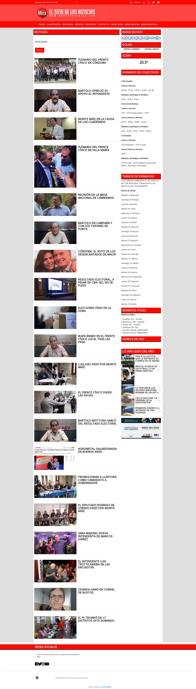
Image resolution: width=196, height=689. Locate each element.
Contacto (103, 24)
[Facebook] (144, 2)
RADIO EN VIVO (132, 24)
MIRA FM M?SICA (149, 24)
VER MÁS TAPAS (141, 345)
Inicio (42, 24)
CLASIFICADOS (54, 24)
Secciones (67, 24)
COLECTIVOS (117, 24)
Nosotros (90, 24)
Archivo (79, 24)
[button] (131, 2)
